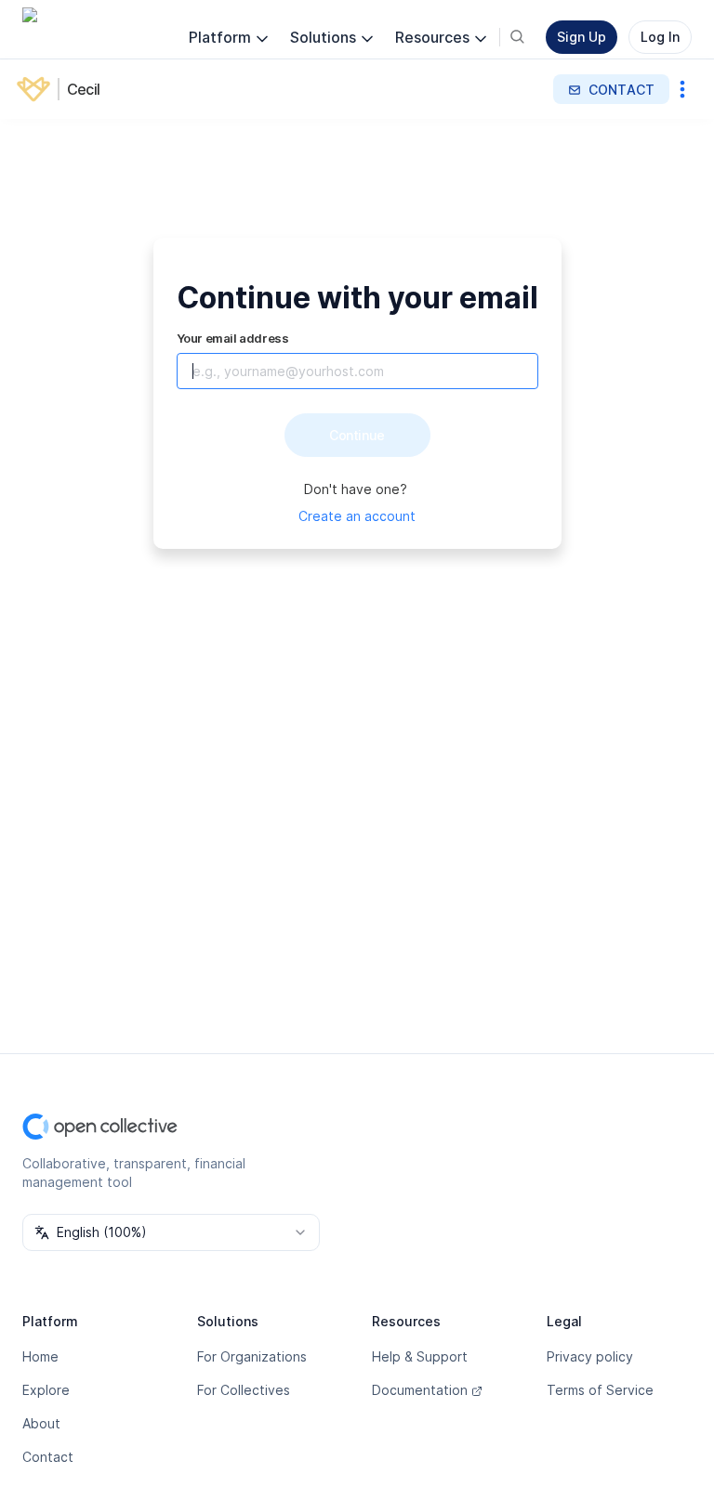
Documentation (420, 1390)
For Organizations (252, 1356)
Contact (47, 1457)
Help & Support (420, 1356)
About (41, 1423)
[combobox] (171, 1232)
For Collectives (243, 1390)
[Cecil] (37, 89)
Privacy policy (590, 1356)
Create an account (357, 516)
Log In (660, 37)
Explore (46, 1390)
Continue (357, 435)
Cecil (83, 89)
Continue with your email (357, 298)
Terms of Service (600, 1390)
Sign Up (581, 37)
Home (40, 1356)
